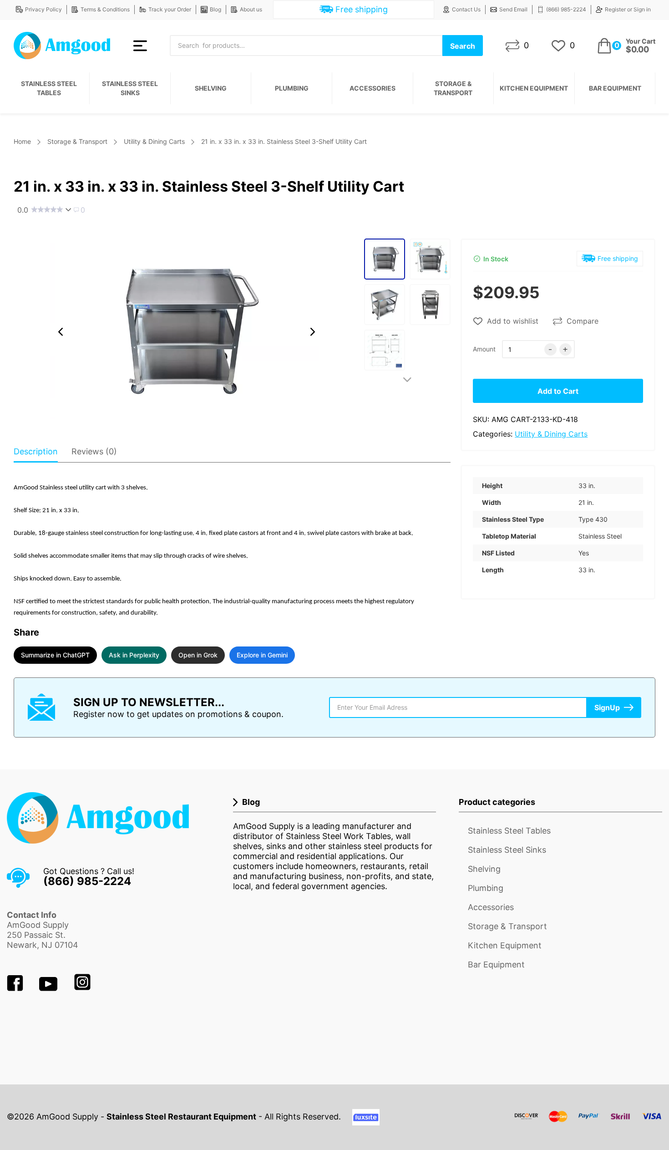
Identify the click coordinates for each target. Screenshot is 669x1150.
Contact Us (466, 9)
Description (36, 451)
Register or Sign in (628, 9)
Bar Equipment (615, 88)
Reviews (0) (94, 451)
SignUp (607, 707)
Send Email (513, 9)
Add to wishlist (512, 321)
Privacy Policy (43, 9)
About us (251, 9)
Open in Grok (198, 655)
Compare (582, 321)
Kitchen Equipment (534, 88)
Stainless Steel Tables (49, 88)
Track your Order (169, 9)
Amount (484, 349)
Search (462, 46)
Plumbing (292, 88)
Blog (215, 9)
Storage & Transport (453, 88)
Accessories (372, 88)
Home (22, 141)
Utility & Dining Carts (154, 141)
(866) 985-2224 (566, 9)
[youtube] (49, 988)
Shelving (211, 88)
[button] (60, 331)
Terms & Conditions (105, 9)
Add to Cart (557, 391)
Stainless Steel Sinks (130, 88)
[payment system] (588, 1122)
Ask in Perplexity (134, 655)
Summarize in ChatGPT (55, 655)
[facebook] (16, 988)
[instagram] (82, 988)
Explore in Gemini (262, 655)
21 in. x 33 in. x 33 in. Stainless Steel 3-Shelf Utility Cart (284, 141)
